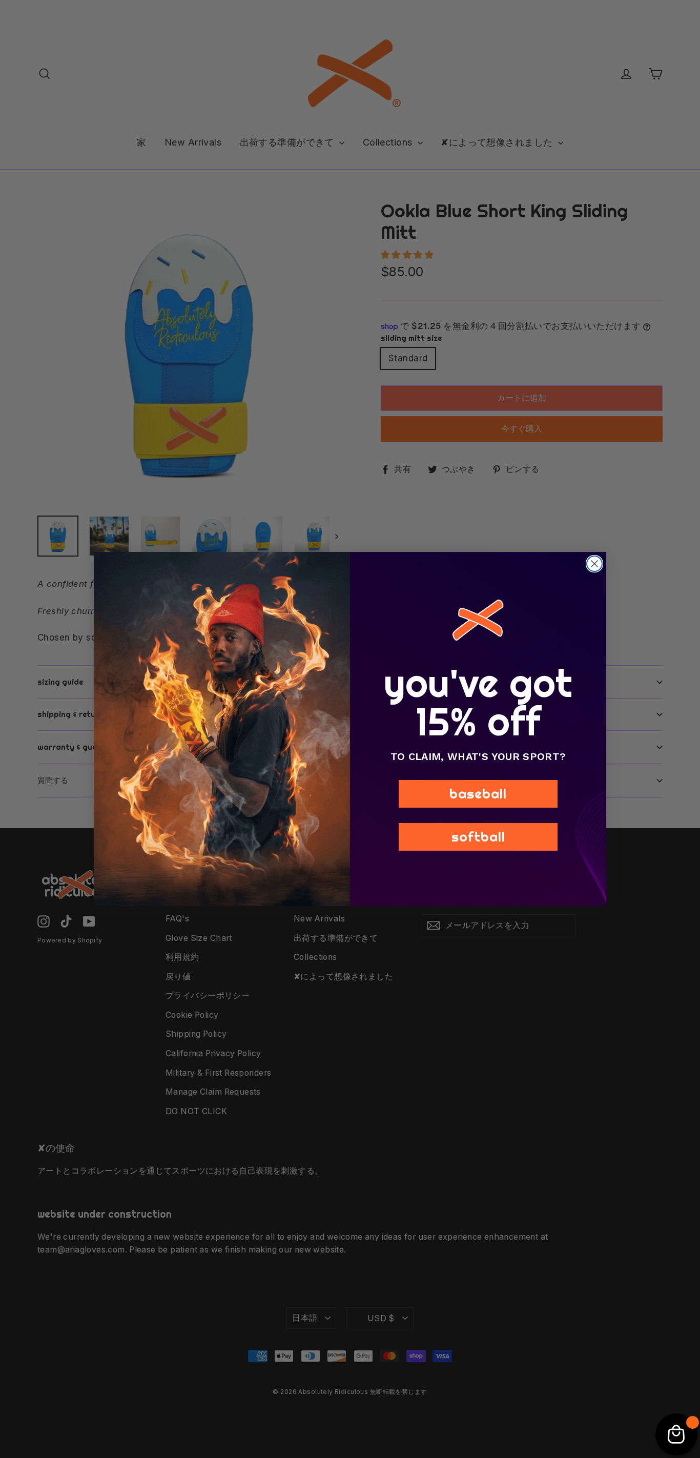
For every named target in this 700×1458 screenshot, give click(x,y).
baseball (478, 793)
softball (478, 836)
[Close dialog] (594, 563)
